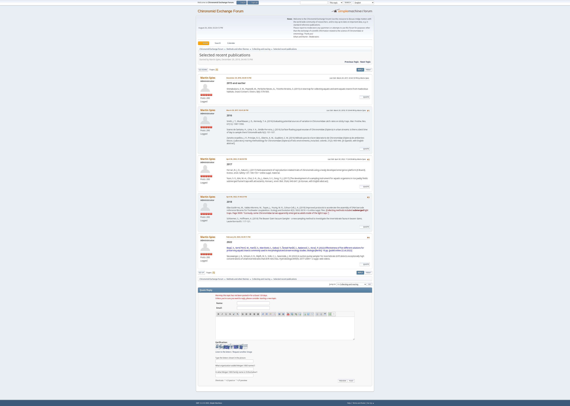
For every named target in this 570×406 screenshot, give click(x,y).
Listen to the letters (223, 352)
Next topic (365, 62)
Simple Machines (216, 403)
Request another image (242, 352)
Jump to (332, 284)
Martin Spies (207, 77)
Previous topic (352, 62)
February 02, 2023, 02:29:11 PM (238, 237)
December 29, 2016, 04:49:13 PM (238, 78)
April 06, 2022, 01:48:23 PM (236, 197)
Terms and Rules (359, 403)
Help (349, 403)
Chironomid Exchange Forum (220, 11)
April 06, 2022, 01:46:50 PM (236, 159)
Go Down (203, 70)
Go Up (201, 272)
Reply (360, 70)
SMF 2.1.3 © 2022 (202, 403)
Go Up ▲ (370, 403)
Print (368, 70)
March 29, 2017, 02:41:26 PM (237, 110)
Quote (366, 97)
